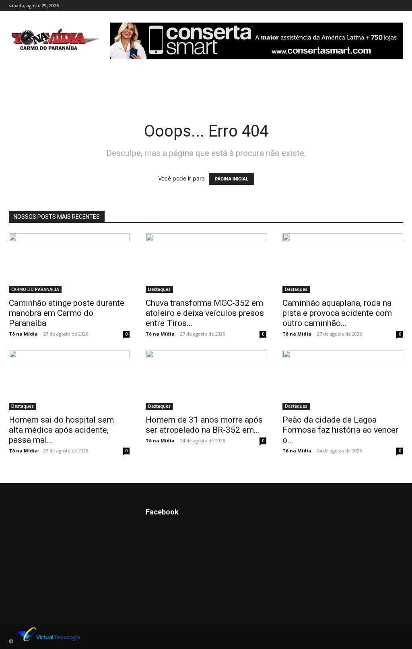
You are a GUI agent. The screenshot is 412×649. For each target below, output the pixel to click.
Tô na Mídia (23, 334)
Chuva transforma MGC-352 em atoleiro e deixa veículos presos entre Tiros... (205, 313)
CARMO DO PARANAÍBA (35, 289)
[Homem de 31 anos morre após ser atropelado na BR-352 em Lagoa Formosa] (206, 380)
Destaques (159, 289)
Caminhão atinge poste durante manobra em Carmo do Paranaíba (66, 313)
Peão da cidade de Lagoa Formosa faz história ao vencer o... (340, 430)
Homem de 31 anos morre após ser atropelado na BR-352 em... (204, 425)
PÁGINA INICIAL (231, 179)
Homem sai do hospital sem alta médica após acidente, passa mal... (61, 430)
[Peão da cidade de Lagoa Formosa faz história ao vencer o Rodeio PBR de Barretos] (342, 380)
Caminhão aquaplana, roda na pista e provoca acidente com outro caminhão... (337, 313)
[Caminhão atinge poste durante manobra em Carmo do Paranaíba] (69, 263)
